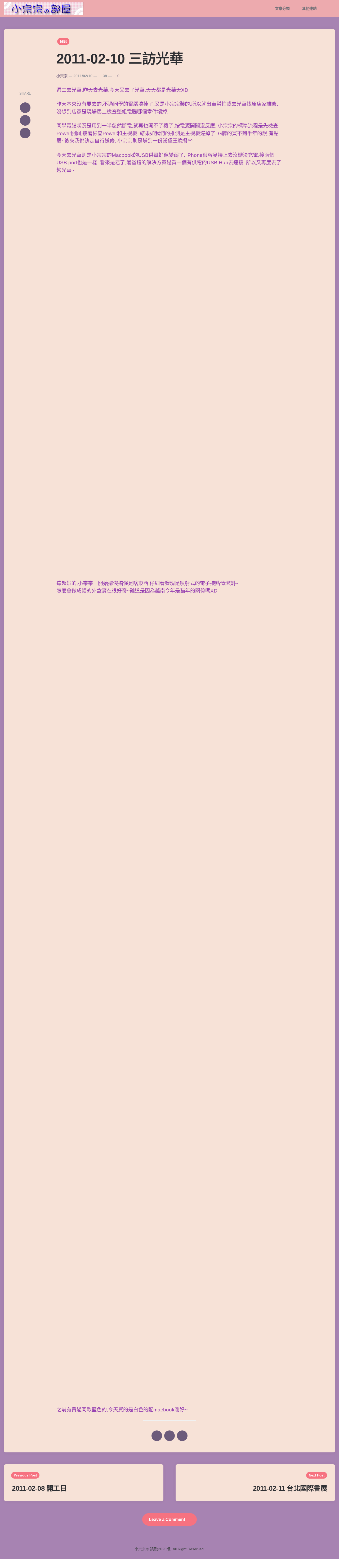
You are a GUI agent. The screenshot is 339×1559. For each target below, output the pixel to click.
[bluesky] (25, 133)
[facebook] (25, 120)
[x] (25, 107)
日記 (63, 41)
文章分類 (282, 8)
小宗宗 (62, 76)
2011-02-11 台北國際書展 (290, 1488)
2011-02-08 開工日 (39, 1488)
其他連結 (309, 8)
